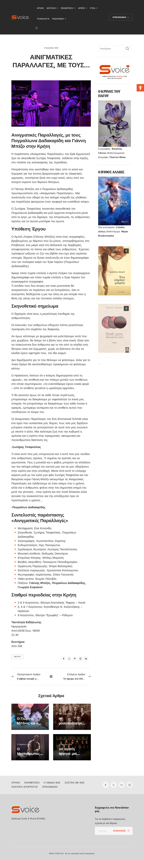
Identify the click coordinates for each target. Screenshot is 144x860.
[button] (140, 87)
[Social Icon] (63, 658)
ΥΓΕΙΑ (92, 8)
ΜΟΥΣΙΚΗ (51, 8)
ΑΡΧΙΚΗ (40, 8)
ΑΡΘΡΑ (81, 8)
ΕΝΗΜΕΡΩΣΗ (67, 8)
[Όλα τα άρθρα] (51, 676)
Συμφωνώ (27, 851)
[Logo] (20, 17)
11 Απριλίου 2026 (65, 714)
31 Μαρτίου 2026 (23, 744)
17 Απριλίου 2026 (24, 714)
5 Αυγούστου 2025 (51, 48)
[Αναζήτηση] (36, 28)
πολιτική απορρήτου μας (121, 851)
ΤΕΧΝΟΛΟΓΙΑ (43, 18)
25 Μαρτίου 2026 (65, 744)
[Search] (127, 48)
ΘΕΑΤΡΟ (17, 656)
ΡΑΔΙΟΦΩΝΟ (58, 18)
